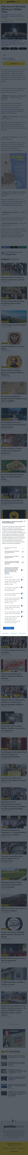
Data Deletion (5, 633)
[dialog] (14, 577)
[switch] (22, 551)
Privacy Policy (22, 633)
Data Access (14, 633)
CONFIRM (8, 628)
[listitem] (14, 548)
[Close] (25, 521)
